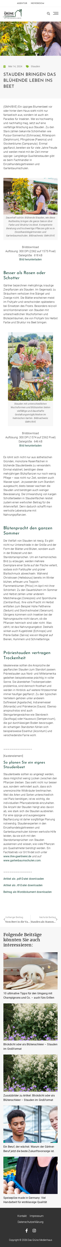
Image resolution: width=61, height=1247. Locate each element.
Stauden (35, 66)
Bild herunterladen (30, 259)
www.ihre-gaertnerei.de (17, 856)
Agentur (22, 3)
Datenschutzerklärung (30, 1222)
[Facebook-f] (27, 1230)
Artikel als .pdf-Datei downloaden (23, 878)
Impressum (37, 1216)
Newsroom (37, 3)
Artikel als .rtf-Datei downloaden (23, 885)
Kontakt (22, 1216)
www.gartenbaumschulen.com (22, 860)
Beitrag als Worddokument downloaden (27, 892)
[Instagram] (34, 1230)
